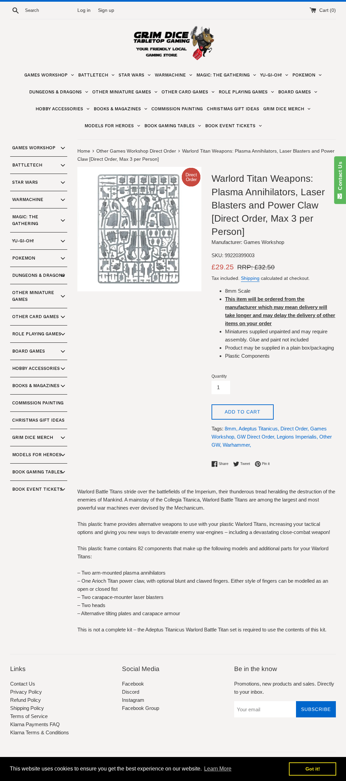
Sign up (106, 10)
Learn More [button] (217, 769)
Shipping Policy (27, 708)
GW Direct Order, (256, 437)
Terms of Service (29, 716)
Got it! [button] (312, 769)
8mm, (231, 428)
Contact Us (22, 684)
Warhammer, (237, 445)
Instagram (133, 700)
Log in (84, 10)
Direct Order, (294, 428)
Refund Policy (25, 700)
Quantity (219, 376)
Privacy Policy (26, 692)
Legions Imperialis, (297, 437)
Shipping (250, 278)
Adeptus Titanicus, (259, 428)
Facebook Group (140, 708)
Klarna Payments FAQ (35, 724)
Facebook (133, 684)
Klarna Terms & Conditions (39, 732)
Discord (130, 692)
